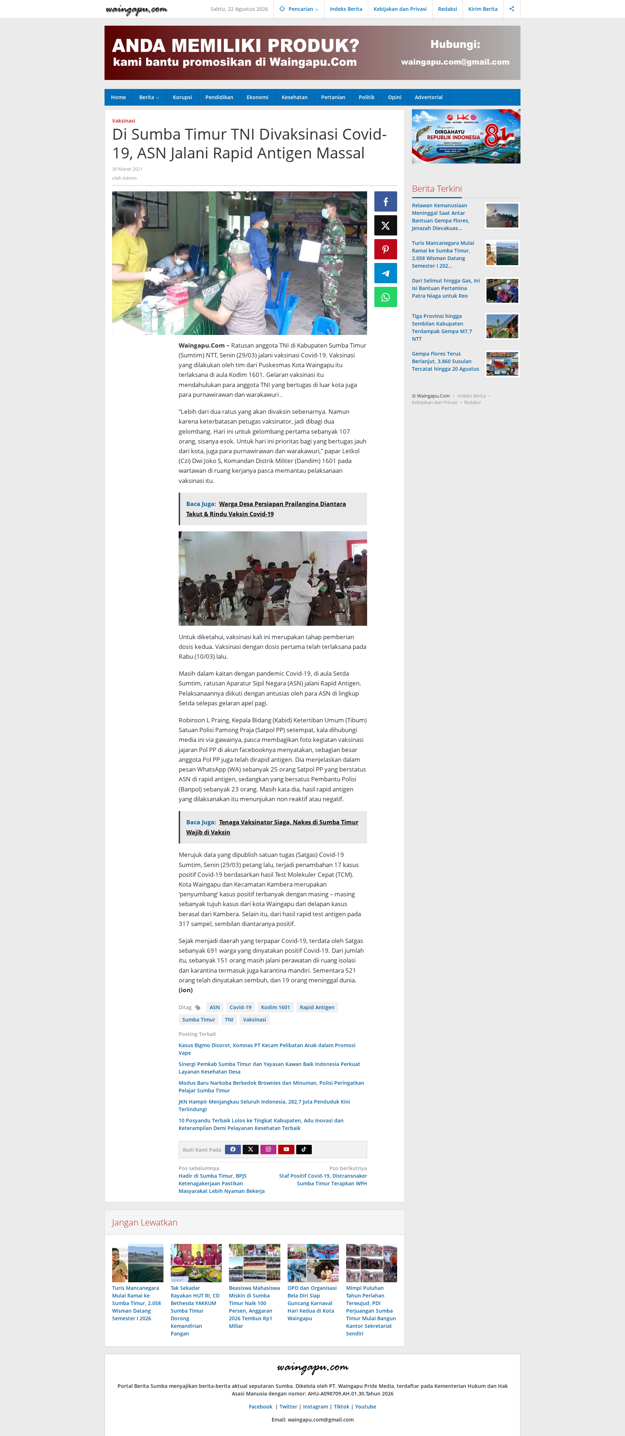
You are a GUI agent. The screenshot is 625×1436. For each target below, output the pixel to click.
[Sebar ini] (385, 201)
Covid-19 (240, 1007)
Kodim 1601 (275, 1007)
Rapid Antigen (317, 1007)
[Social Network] (511, 9)
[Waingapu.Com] (137, 8)
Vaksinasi (123, 120)
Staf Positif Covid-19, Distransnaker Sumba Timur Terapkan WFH (323, 1176)
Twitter (288, 1406)
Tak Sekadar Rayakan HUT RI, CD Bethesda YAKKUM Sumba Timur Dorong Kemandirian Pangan (195, 1310)
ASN (215, 1007)
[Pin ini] (385, 249)
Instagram (315, 1406)
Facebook (261, 1406)
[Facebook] (233, 1149)
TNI (229, 1019)
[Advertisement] (141, 448)
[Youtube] (286, 1149)
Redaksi (472, 402)
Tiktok (341, 1406)
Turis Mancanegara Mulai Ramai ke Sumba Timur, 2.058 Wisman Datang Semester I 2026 (136, 1303)
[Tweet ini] (385, 225)
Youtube (365, 1406)
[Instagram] (268, 1149)
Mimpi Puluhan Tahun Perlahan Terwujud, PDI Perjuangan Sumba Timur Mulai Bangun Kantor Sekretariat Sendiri (371, 1310)
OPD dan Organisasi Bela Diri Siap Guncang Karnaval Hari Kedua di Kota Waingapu (312, 1303)
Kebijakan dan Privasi (435, 402)
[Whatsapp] (385, 297)
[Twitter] (251, 1149)
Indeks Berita (472, 395)
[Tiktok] (303, 1149)
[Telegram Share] (385, 273)
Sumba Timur (198, 1019)
